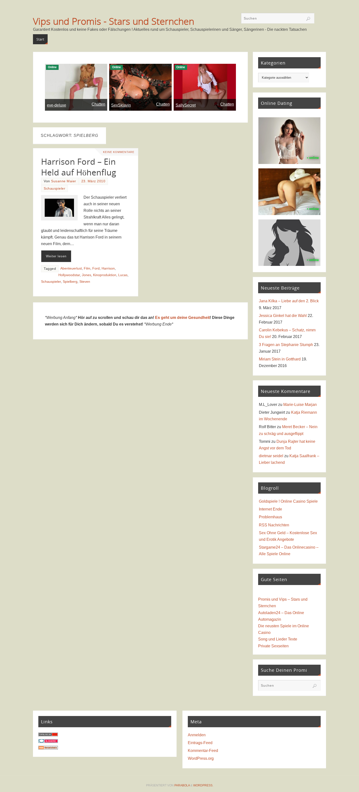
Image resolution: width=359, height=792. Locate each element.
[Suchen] (308, 18)
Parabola (182, 785)
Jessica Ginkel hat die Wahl (283, 316)
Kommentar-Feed (203, 751)
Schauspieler (54, 188)
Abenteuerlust (71, 268)
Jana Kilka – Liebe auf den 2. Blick (289, 301)
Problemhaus (270, 517)
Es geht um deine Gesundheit (182, 317)
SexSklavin (121, 105)
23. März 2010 (93, 181)
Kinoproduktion (104, 275)
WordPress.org (201, 758)
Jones (86, 275)
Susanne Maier (63, 181)
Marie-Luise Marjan (300, 404)
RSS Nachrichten (274, 525)
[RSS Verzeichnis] (48, 748)
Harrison (108, 268)
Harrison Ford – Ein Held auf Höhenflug (78, 167)
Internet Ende (270, 509)
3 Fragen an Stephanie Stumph (286, 345)
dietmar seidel (271, 456)
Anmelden (197, 735)
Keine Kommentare (118, 152)
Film (87, 268)
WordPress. (203, 785)
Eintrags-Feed (200, 743)
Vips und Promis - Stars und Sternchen (113, 21)
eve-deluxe (56, 105)
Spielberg (70, 281)
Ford (96, 268)
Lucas (122, 275)
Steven (84, 281)
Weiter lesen (56, 256)
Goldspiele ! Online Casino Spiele (288, 501)
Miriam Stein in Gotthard (280, 359)
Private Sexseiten (273, 646)
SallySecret (186, 105)
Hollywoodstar (69, 275)
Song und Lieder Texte (277, 639)
